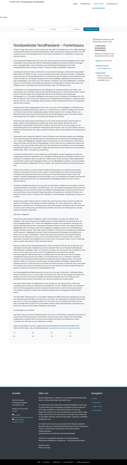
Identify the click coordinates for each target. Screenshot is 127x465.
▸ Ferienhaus (96, 402)
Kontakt (14, 411)
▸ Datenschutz (96, 410)
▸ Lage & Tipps (97, 406)
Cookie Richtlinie (68, 462)
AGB (38, 462)
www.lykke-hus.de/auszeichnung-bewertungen (64, 328)
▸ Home (94, 398)
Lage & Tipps (99, 4)
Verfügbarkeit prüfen (91, 29)
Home (75, 4)
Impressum (46, 462)
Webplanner (86, 462)
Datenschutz (112, 4)
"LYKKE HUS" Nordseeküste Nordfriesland (23, 2)
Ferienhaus (85, 4)
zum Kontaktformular (104, 68)
